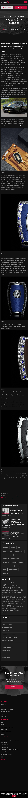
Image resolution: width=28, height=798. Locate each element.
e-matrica (5, 573)
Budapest (4, 592)
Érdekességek (4, 497)
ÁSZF (2, 722)
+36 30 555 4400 (4, 747)
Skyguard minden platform (9, 654)
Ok (14, 796)
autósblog (15, 495)
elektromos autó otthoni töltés (11, 594)
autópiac (11, 495)
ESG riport (3, 734)
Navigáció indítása (6, 754)
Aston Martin (4, 583)
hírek (9, 497)
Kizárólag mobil (6, 624)
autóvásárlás (6, 562)
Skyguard (13, 497)
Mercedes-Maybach (10, 601)
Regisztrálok (14, 687)
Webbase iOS (5, 657)
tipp (17, 606)
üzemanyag (4, 612)
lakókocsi (23, 599)
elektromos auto (15, 558)
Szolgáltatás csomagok (7, 709)
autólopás (11, 565)
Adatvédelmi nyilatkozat (7, 727)
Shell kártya (19, 603)
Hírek (3, 620)
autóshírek (20, 495)
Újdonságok (6, 558)
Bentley (11, 590)
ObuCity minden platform (8, 637)
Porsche (3, 603)
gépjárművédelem (19, 551)
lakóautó (19, 599)
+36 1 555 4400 (4, 742)
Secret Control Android (8, 640)
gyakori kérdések (5, 711)
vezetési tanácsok (12, 608)
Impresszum (4, 729)
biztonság (14, 562)
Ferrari (4, 569)
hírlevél (21, 7)
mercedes (18, 565)
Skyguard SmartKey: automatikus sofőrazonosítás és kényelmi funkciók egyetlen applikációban (13, 522)
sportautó (12, 606)
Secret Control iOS (7, 644)
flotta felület (7, 7)
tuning (6, 608)
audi (8, 583)
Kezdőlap (3, 704)
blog (24, 495)
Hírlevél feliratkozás (6, 731)
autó (7, 495)
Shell (16, 603)
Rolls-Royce (12, 603)
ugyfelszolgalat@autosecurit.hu (10, 740)
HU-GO (20, 597)
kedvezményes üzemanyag (11, 599)
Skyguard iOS (5, 650)
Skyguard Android (6, 647)
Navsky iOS (5, 630)
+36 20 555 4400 (4, 744)
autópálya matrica (13, 569)
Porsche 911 (7, 603)
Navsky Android (6, 627)
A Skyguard (4, 707)
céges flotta (8, 592)
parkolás (21, 562)
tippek (4, 565)
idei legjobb (4, 599)
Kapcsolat (3, 716)
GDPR (2, 724)
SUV (15, 606)
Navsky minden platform (8, 634)
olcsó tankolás (17, 601)
